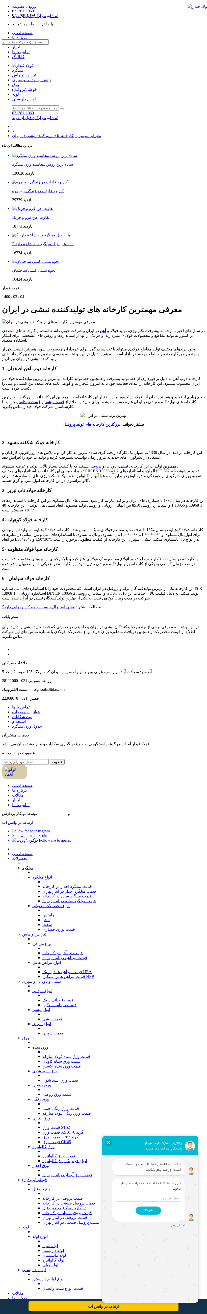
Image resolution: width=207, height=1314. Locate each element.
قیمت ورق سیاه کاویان (61, 1061)
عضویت (57, 762)
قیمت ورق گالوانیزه (58, 1156)
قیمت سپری (52, 1033)
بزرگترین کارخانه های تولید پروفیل (91, 424)
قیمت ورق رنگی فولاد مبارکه (66, 1113)
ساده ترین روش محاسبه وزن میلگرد (42, 164)
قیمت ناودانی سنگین (59, 1005)
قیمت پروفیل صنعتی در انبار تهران (70, 1222)
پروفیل (96, 466)
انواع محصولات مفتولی (51, 906)
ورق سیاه (40, 1047)
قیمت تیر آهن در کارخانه (62, 953)
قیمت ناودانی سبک (57, 1000)
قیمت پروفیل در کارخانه (62, 1198)
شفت (47, 924)
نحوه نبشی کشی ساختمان (34, 270)
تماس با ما (21, 52)
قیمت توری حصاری (58, 929)
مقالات (18, 795)
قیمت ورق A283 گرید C (62, 1137)
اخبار (16, 47)
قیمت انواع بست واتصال (62, 1288)
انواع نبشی (41, 1009)
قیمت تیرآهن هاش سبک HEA (67, 972)
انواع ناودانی (42, 991)
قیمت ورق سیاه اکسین (61, 1066)
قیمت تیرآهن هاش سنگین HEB (68, 976)
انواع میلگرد (42, 877)
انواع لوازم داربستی (48, 1279)
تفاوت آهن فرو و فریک (30, 217)
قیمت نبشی (54, 402)
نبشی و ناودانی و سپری (31, 80)
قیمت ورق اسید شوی (60, 1080)
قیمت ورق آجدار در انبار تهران (67, 1175)
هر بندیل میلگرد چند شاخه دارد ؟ (43, 244)
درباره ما (19, 790)
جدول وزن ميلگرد (27, 726)
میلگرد (17, 70)
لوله (15, 94)
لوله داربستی (53, 1250)
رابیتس (48, 915)
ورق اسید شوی (45, 1071)
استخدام (19, 721)
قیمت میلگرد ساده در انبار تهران (69, 901)
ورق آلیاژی (41, 1118)
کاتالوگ (18, 56)
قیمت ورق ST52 (56, 1127)
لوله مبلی (50, 1265)
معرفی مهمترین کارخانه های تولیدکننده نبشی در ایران (56, 135)
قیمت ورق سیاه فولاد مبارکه (66, 1056)
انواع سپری (41, 1024)
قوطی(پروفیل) (24, 89)
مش (46, 920)
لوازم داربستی (24, 99)
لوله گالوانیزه (53, 1260)
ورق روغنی (41, 1085)
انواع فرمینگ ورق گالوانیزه (64, 1161)
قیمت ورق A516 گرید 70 (63, 1132)
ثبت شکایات (22, 717)
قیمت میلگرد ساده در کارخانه (67, 896)
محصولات (20, 858)
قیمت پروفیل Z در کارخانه (64, 1208)
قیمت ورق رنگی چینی (60, 1108)
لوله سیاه (50, 1246)
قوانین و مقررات (26, 712)
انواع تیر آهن (42, 943)
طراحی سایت (82, 813)
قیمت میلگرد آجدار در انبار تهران (69, 891)
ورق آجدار (40, 1165)
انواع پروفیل (42, 1189)
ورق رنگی (40, 1099)
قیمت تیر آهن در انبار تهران (64, 957)
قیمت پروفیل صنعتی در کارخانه (68, 1203)
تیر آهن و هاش (24, 75)
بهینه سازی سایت (52, 813)
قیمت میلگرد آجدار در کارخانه (67, 886)
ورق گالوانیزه (43, 1146)
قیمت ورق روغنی (57, 1094)
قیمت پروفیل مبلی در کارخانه (67, 1213)
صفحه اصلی (22, 785)
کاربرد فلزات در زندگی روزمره (38, 191)
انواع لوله (40, 1236)
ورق (15, 85)
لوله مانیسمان (54, 1255)
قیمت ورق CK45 (56, 1142)
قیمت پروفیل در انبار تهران (64, 1217)
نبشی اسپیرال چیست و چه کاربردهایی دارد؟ (38, 607)
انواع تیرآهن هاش (46, 962)
